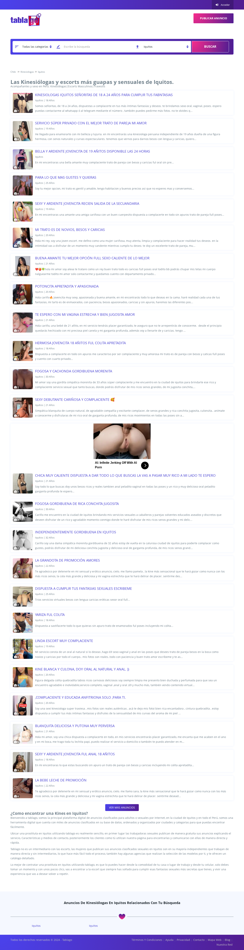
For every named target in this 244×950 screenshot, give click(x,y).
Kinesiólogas (58, 86)
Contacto (199, 940)
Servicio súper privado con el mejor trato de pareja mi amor (91, 123)
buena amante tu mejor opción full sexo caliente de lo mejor (92, 258)
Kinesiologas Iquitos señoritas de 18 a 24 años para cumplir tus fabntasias (104, 94)
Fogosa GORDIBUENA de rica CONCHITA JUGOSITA (77, 503)
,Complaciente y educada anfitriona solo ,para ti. (80, 697)
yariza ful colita (50, 614)
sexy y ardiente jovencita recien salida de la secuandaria (87, 203)
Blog (227, 940)
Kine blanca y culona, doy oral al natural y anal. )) (82, 669)
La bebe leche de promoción (61, 780)
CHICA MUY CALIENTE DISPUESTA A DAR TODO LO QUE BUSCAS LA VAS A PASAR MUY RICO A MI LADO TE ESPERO (125, 475)
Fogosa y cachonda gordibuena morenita (73, 371)
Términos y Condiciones (147, 940)
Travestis (99, 86)
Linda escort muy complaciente (64, 640)
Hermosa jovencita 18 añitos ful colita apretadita (80, 343)
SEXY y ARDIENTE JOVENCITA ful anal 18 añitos (75, 754)
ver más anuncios (122, 807)
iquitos (36, 925)
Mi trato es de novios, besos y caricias (70, 229)
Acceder (225, 4)
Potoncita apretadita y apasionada (67, 286)
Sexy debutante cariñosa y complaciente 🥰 (75, 399)
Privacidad (183, 940)
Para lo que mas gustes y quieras (65, 177)
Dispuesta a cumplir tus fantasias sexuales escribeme (83, 588)
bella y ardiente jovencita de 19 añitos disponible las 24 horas (92, 151)
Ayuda (169, 940)
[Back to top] (231, 926)
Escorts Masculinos (80, 86)
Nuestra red (225, 944)
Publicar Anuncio (213, 18)
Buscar (210, 46)
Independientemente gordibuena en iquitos (75, 532)
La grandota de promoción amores (67, 560)
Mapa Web (215, 940)
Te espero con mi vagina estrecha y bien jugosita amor (85, 314)
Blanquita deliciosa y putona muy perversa (75, 725)
